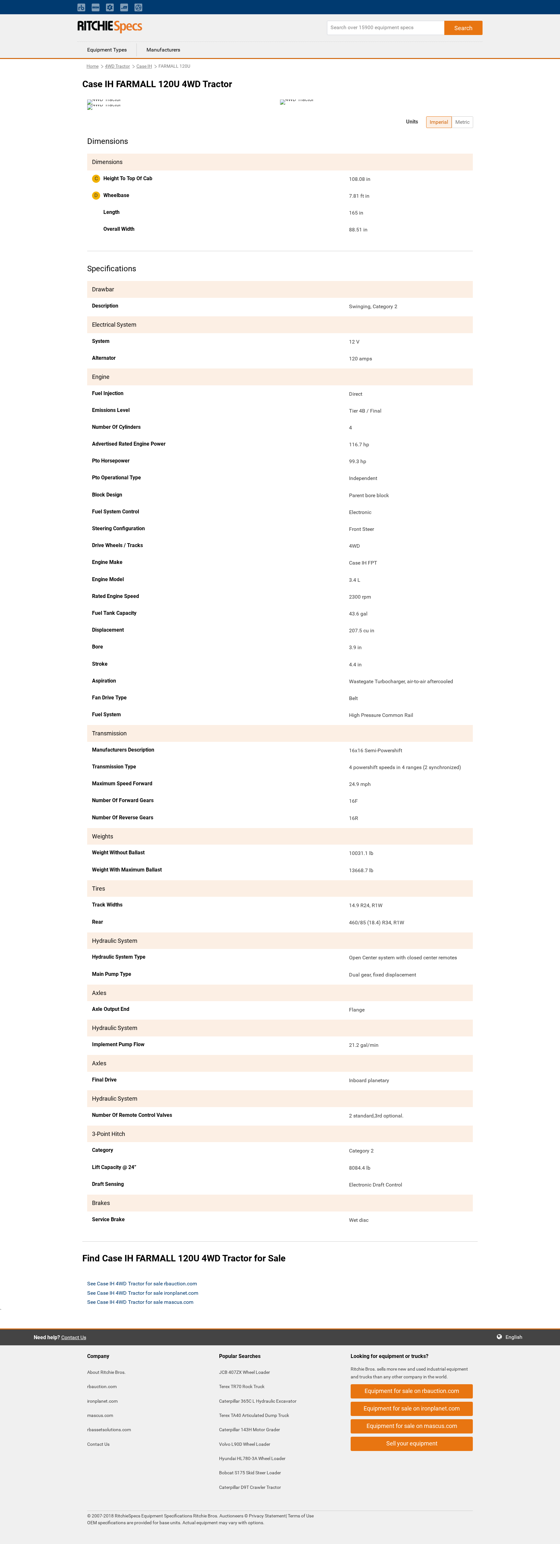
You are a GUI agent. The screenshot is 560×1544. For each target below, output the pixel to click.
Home (93, 66)
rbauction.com (102, 1386)
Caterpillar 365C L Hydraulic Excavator (258, 1401)
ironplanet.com (102, 1401)
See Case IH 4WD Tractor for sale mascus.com (140, 1302)
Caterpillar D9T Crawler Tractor (250, 1487)
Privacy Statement (267, 1515)
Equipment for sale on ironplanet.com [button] (412, 1408)
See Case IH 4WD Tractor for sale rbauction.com (142, 1284)
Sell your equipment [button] (412, 1443)
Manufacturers (163, 50)
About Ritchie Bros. (106, 1372)
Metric (462, 122)
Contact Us (73, 1337)
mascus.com (100, 1415)
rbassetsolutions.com (109, 1429)
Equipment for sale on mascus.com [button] (412, 1425)
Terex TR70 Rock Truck (241, 1386)
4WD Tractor (117, 66)
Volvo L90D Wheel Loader (244, 1444)
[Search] (463, 28)
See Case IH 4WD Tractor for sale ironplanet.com (142, 1293)
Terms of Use (300, 1515)
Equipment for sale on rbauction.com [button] (412, 1390)
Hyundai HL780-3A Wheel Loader (252, 1458)
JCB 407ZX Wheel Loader (244, 1372)
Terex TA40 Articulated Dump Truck (254, 1415)
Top (548, 1534)
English (516, 1337)
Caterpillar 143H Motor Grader (249, 1429)
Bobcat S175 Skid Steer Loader (250, 1472)
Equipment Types (107, 50)
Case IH (144, 66)
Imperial (439, 122)
